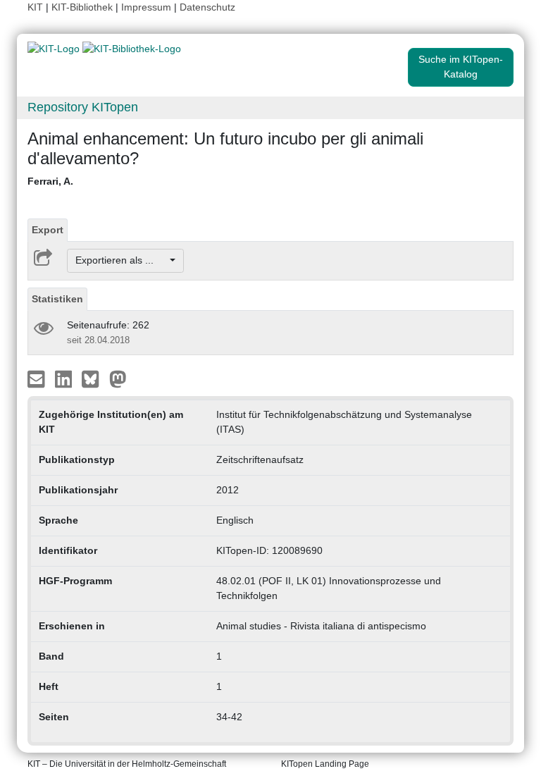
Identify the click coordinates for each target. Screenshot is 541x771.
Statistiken (57, 298)
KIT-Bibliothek (83, 7)
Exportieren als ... (121, 260)
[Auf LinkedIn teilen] (65, 377)
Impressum (146, 7)
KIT (35, 7)
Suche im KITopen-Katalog (460, 67)
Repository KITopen (82, 107)
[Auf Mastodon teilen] (118, 377)
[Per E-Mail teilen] (37, 377)
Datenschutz (207, 7)
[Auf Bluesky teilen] (94, 377)
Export (47, 229)
